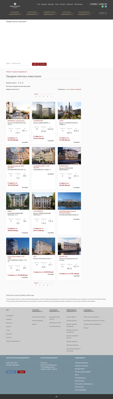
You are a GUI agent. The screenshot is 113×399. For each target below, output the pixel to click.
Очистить (42, 64)
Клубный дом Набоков (81, 363)
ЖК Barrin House (79, 381)
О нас (38, 4)
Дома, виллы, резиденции (91, 317)
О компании (9, 315)
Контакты (63, 4)
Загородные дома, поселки (54, 318)
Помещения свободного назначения (73, 350)
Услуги (57, 4)
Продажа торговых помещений (72, 331)
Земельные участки (55, 322)
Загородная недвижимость (32, 13)
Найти (35, 64)
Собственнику (78, 4)
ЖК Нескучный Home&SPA (82, 372)
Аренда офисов (71, 317)
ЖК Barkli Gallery (79, 369)
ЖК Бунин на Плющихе (81, 366)
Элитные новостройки (38, 317)
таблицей (78, 89)
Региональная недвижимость (84, 13)
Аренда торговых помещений (71, 325)
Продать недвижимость (13, 341)
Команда (44, 4)
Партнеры (51, 4)
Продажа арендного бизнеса (72, 337)
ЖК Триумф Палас (80, 378)
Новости (8, 326)
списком (72, 89)
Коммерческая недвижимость (49, 13)
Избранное (70, 4)
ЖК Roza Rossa (79, 387)
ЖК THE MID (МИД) (80, 390)
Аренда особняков (71, 341)
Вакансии (9, 334)
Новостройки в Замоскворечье (84, 384)
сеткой (67, 89)
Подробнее (25, 142)
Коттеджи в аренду (55, 326)
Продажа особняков (72, 345)
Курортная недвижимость (67, 13)
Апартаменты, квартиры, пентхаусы (94, 320)
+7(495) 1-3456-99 (98, 4)
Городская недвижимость (15, 13)
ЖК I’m (77, 375)
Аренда (34, 324)
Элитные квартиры (37, 320)
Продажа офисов (71, 320)
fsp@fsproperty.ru (50, 367)
